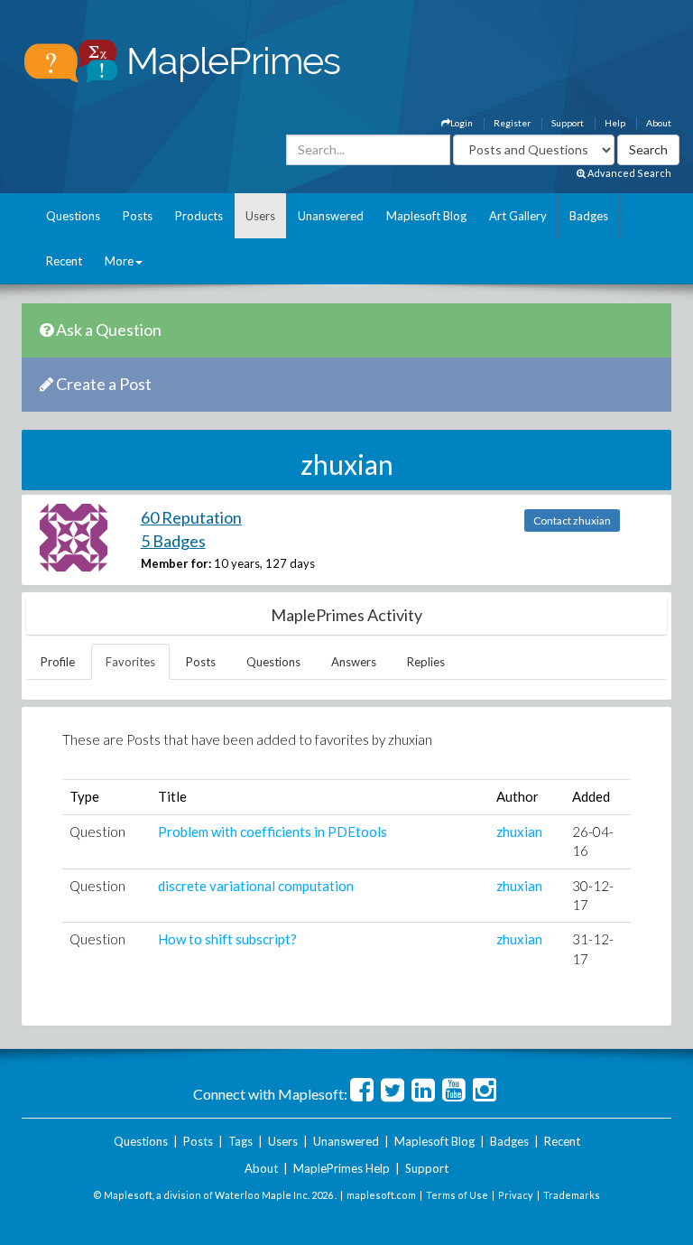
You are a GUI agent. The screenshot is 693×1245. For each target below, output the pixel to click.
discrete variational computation (256, 886)
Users (260, 216)
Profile (58, 662)
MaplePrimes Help (341, 1168)
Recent (64, 261)
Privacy (515, 1195)
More (119, 261)
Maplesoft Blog (426, 216)
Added (591, 796)
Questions (73, 216)
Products (199, 216)
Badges (588, 216)
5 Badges (173, 541)
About (658, 122)
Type (84, 796)
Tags (240, 1141)
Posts (137, 216)
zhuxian (519, 831)
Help (615, 122)
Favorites (130, 662)
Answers (353, 662)
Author (517, 796)
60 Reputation (191, 517)
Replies (426, 662)
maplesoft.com (381, 1195)
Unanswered (331, 216)
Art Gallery (518, 216)
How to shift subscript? (227, 939)
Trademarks (571, 1195)
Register (512, 122)
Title (172, 796)
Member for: (176, 563)
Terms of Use (457, 1195)
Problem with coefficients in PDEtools (272, 831)
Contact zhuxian (572, 520)
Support (567, 122)
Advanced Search (628, 173)
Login (461, 122)
